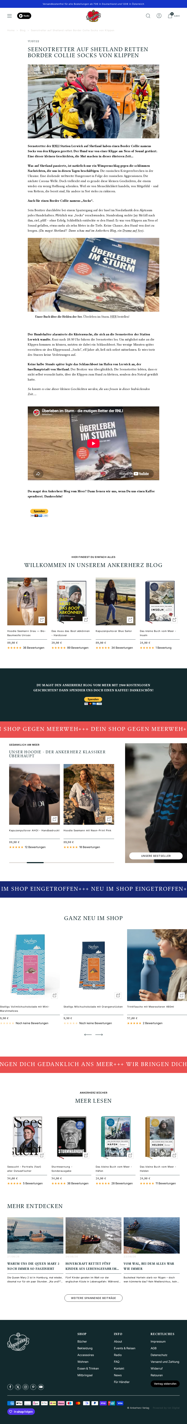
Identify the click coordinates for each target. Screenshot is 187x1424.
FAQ (116, 1361)
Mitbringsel (85, 1375)
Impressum (158, 1341)
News (118, 1375)
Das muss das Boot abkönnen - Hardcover (70, 633)
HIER (113, 316)
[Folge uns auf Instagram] (25, 1387)
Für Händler (122, 1381)
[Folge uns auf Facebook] (10, 1387)
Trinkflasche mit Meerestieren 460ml (150, 1006)
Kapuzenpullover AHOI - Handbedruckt (34, 830)
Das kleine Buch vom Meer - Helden (158, 1168)
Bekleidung (85, 1348)
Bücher (82, 1341)
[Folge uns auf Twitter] (18, 1387)
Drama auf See (132, 230)
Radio (26, 15)
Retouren (157, 1375)
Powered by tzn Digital (166, 1407)
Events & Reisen (124, 1348)
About (118, 1341)
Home (11, 30)
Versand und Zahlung (165, 1361)
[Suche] (148, 16)
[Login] (159, 15)
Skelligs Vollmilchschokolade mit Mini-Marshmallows (25, 1008)
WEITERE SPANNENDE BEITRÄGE (93, 1298)
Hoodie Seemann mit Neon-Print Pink (87, 830)
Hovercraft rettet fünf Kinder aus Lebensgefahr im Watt (91, 1269)
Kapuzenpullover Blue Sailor (114, 631)
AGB (154, 1348)
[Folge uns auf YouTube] (41, 1387)
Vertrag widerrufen (165, 1383)
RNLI (56, 146)
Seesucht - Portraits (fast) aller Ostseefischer (24, 1168)
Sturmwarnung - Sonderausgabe (61, 1168)
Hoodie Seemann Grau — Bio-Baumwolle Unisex (26, 633)
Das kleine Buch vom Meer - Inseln (158, 633)
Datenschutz (159, 1354)
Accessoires (85, 1354)
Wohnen (82, 1361)
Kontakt (119, 1368)
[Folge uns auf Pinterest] (33, 1387)
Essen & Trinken (88, 1368)
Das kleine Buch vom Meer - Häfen (114, 1168)
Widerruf (157, 1368)
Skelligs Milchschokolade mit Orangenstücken (93, 1006)
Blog (23, 30)
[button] (88, 1034)
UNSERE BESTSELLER (156, 855)
